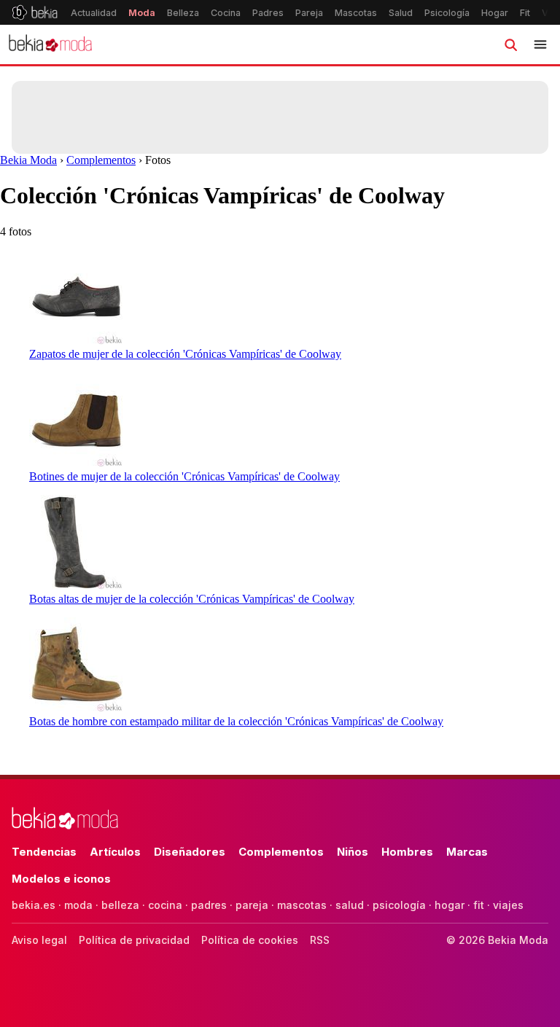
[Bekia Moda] (50, 44)
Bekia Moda (28, 160)
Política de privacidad (134, 940)
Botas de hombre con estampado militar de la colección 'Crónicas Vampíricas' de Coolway (236, 721)
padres (209, 905)
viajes (508, 905)
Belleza (183, 12)
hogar (449, 905)
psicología (399, 905)
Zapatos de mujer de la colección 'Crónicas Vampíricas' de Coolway (185, 354)
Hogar (494, 12)
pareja (252, 905)
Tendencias (44, 852)
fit (478, 905)
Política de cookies (249, 940)
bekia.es (33, 905)
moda (78, 905)
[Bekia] (35, 12)
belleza (120, 905)
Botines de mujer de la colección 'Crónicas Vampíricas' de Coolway (184, 476)
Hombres (407, 852)
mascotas (302, 905)
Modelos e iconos (61, 879)
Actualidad (94, 12)
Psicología (447, 12)
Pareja (309, 12)
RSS (320, 940)
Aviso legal (39, 940)
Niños (352, 852)
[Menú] (540, 44)
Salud (401, 12)
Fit (525, 12)
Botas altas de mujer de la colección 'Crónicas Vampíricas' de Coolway (191, 599)
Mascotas (356, 12)
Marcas (467, 852)
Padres (268, 12)
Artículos (115, 852)
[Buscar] (510, 44)
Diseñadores (189, 852)
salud (349, 905)
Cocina (226, 12)
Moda (141, 12)
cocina (165, 905)
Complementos (101, 160)
